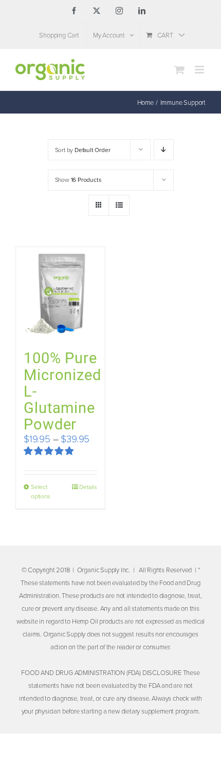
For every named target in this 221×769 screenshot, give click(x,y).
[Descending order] (164, 149)
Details (88, 487)
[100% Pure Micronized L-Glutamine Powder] (60, 293)
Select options (40, 491)
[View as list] (119, 205)
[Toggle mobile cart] (179, 69)
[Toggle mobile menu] (200, 69)
